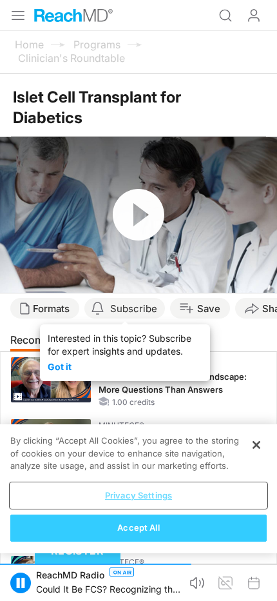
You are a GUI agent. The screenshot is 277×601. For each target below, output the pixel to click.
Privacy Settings (138, 495)
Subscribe (133, 308)
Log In (254, 15)
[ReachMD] (73, 15)
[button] (20, 583)
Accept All (138, 527)
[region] (138, 488)
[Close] (256, 445)
